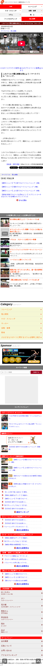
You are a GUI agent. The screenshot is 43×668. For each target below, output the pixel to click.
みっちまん (7, 593)
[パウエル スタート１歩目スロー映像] (21, 243)
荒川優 (10, 606)
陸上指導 (32, 19)
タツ (7, 599)
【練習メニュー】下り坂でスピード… (16, 498)
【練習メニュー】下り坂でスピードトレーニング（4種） (21, 183)
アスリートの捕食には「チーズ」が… (16, 556)
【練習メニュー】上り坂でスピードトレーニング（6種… (25, 469)
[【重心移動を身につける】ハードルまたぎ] (21, 283)
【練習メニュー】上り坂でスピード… (16, 577)
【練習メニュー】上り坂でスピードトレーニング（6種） (21, 191)
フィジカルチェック (10, 19)
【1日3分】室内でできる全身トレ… (15, 502)
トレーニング (32, 6)
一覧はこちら (21, 309)
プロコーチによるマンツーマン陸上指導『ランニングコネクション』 (25, 425)
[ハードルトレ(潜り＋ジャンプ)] (21, 263)
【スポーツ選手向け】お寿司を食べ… (16, 559)
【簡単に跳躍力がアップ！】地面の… (16, 495)
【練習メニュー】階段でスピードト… (16, 574)
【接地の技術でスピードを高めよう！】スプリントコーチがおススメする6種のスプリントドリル (21, 195)
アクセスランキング (9, 655)
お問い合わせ (6, 650)
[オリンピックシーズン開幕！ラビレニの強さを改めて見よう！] (21, 233)
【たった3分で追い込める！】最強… (16, 492)
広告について (6, 646)
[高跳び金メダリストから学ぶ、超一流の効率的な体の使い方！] (21, 273)
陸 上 (32, 15)
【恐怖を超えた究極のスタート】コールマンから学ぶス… (25, 485)
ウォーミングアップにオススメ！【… (16, 526)
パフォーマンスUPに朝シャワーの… (16, 562)
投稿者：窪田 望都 (13, 164)
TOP (10, 6)
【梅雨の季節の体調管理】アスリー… (16, 544)
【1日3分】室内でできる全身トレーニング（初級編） (24, 448)
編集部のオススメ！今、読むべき (15, 440)
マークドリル (5, 31)
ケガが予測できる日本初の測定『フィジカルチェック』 (25, 417)
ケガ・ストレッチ (11, 11)
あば (4, 631)
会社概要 (4, 641)
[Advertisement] (21, 60)
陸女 (3, 625)
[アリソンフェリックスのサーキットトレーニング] (21, 253)
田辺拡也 (7, 618)
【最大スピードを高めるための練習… (16, 580)
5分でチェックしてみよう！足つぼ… (16, 505)
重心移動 (13, 31)
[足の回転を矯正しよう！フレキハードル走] (21, 223)
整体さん (4, 612)
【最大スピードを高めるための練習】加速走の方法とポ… (25, 477)
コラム (11, 15)
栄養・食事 (32, 11)
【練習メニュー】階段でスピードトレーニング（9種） (20, 187)
